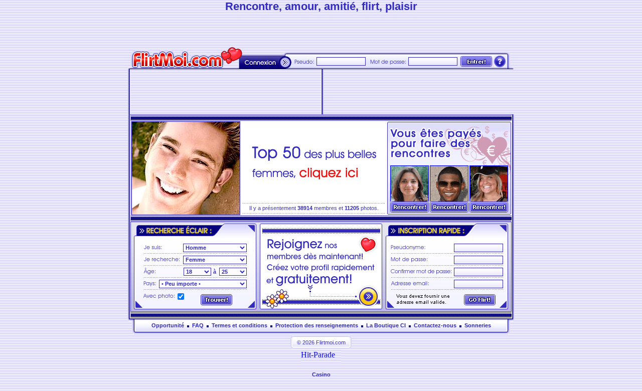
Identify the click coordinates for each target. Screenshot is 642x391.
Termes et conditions (239, 325)
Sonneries (477, 325)
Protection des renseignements (316, 325)
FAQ (198, 325)
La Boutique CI (386, 325)
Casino (321, 374)
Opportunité (167, 325)
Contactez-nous (435, 325)
